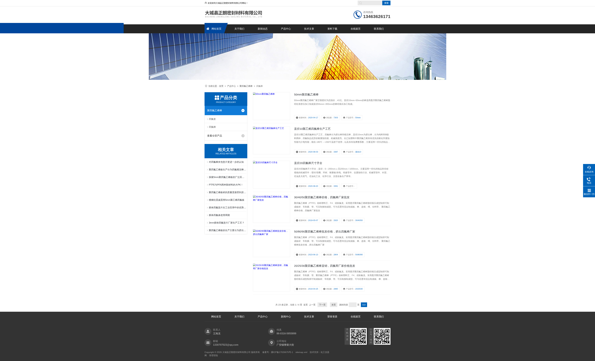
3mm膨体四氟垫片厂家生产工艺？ (226, 222)
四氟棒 (212, 127)
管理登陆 (213, 355)
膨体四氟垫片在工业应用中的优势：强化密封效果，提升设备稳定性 (227, 207)
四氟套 (212, 119)
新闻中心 (286, 316)
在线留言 (356, 28)
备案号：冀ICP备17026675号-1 (277, 352)
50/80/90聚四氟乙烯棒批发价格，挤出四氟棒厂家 (324, 231)
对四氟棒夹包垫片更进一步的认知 (226, 162)
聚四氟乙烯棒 (246, 86)
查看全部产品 (214, 135)
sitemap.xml (301, 352)
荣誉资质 (332, 316)
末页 (333, 304)
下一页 (322, 304)
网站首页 (216, 28)
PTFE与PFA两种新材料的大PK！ (226, 184)
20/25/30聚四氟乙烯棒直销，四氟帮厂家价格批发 (324, 265)
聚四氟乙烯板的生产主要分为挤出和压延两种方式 (227, 230)
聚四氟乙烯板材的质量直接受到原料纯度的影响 (227, 192)
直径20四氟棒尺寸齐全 (308, 163)
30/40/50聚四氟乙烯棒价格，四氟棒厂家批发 (322, 197)
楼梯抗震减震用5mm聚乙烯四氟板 (226, 200)
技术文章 (309, 28)
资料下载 (332, 28)
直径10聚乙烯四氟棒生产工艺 (312, 128)
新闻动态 (263, 28)
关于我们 (239, 28)
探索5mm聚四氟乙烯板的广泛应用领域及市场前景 (227, 177)
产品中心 (286, 28)
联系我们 (379, 28)
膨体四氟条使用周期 (219, 215)
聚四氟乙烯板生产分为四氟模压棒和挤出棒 (227, 169)
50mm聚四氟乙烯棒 (306, 94)
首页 (221, 86)
